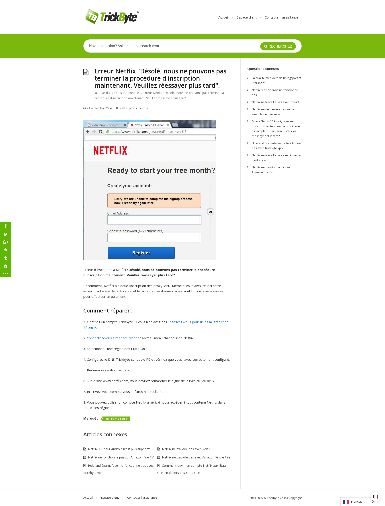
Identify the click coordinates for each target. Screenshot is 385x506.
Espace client (247, 17)
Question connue (126, 93)
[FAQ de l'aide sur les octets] (111, 17)
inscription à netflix (116, 418)
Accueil (223, 17)
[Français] (376, 497)
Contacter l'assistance (281, 17)
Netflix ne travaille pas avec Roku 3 (187, 449)
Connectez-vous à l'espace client (112, 338)
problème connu (139, 108)
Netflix (105, 93)
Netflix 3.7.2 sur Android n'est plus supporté (119, 449)
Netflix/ (123, 108)
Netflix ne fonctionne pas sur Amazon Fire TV (121, 457)
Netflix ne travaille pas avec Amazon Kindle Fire (196, 457)
